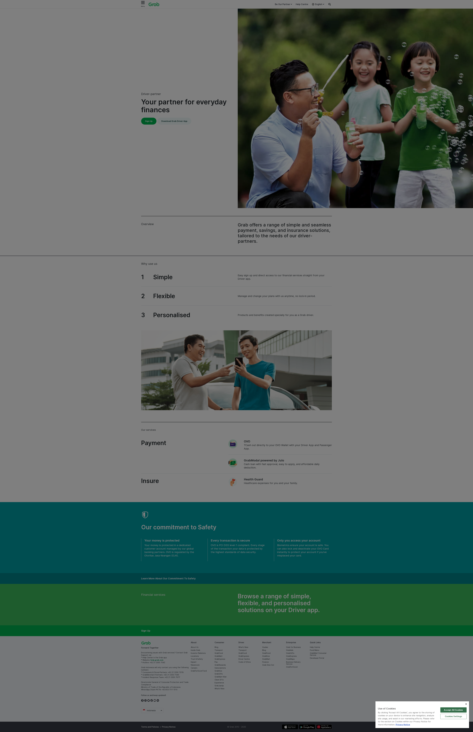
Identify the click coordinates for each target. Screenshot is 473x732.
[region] (422, 714)
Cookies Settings (453, 716)
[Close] (466, 704)
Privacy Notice (403, 724)
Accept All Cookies (453, 710)
